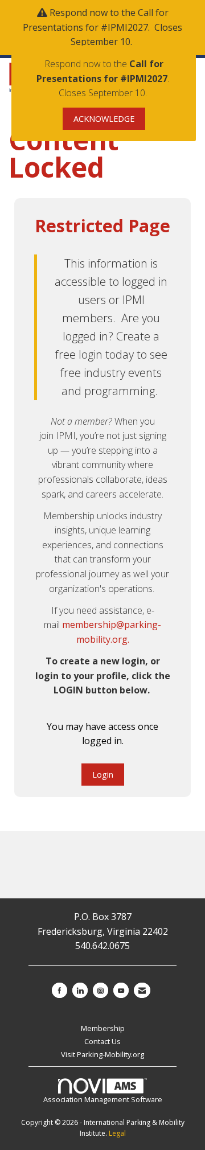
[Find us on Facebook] (59, 990)
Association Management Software (102, 1099)
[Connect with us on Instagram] (100, 990)
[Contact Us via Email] (142, 990)
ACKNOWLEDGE (103, 118)
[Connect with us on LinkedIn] (80, 990)
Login (102, 774)
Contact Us (102, 1041)
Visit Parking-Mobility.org (102, 1054)
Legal (117, 1133)
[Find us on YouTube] (121, 990)
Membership (103, 1028)
